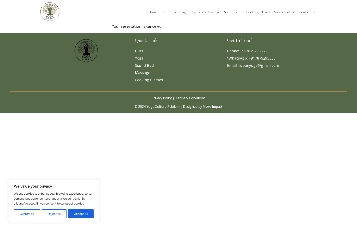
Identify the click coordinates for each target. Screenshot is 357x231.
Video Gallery (284, 12)
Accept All (81, 214)
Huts (139, 50)
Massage (142, 72)
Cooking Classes (258, 12)
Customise (27, 214)
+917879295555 (253, 50)
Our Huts (169, 12)
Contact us (307, 12)
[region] (53, 201)
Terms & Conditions (190, 98)
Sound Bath (233, 12)
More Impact (212, 106)
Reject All (54, 214)
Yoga (183, 12)
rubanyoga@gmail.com (259, 65)
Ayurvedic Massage (205, 12)
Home (153, 12)
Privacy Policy (161, 98)
